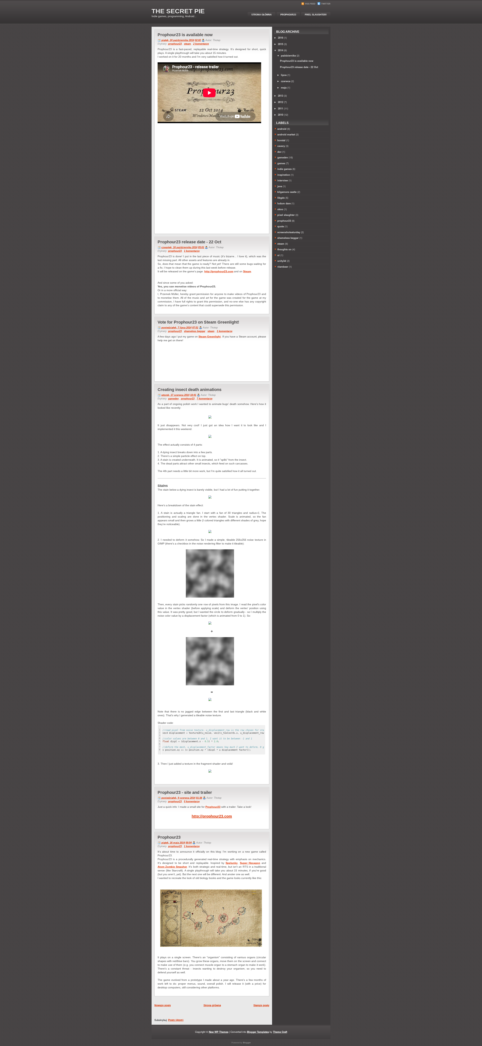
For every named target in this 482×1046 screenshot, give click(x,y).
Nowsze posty (162, 1005)
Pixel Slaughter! (316, 14)
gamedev (173, 398)
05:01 (201, 247)
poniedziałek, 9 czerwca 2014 (178, 797)
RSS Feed (310, 4)
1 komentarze (192, 251)
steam (187, 43)
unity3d (281, 261)
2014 (280, 50)
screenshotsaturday (288, 232)
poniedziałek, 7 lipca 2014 (176, 327)
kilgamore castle (287, 192)
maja (284, 87)
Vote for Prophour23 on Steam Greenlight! (198, 322)
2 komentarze (201, 43)
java (279, 186)
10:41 (193, 395)
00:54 (189, 842)
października (288, 55)
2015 (280, 44)
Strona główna (261, 14)
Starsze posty (261, 1005)
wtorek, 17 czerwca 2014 (175, 395)
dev (279, 151)
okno (280, 209)
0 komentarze (192, 801)
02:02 (198, 40)
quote (280, 226)
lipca (284, 75)
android (281, 129)
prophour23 (175, 43)
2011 (280, 108)
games (281, 163)
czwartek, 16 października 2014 (179, 247)
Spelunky (232, 862)
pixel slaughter (286, 215)
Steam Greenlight (209, 336)
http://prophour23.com (218, 271)
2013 (280, 95)
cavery (281, 146)
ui (278, 255)
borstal (281, 140)
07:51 (195, 327)
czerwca (285, 81)
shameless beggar (194, 331)
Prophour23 (288, 14)
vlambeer (282, 266)
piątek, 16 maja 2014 (173, 842)
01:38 (199, 797)
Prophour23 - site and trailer (185, 792)
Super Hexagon (250, 862)
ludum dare (284, 203)
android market (286, 134)
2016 (280, 37)
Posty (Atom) (175, 1020)
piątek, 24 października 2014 (177, 40)
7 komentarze (204, 398)
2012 (280, 102)
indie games (284, 169)
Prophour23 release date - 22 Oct (189, 242)
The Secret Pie (178, 11)
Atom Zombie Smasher (172, 866)
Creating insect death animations (189, 389)
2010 (280, 114)
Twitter (325, 4)
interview (282, 180)
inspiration (283, 174)
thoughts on (284, 249)
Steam (247, 271)
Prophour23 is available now (185, 34)
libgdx (281, 197)
